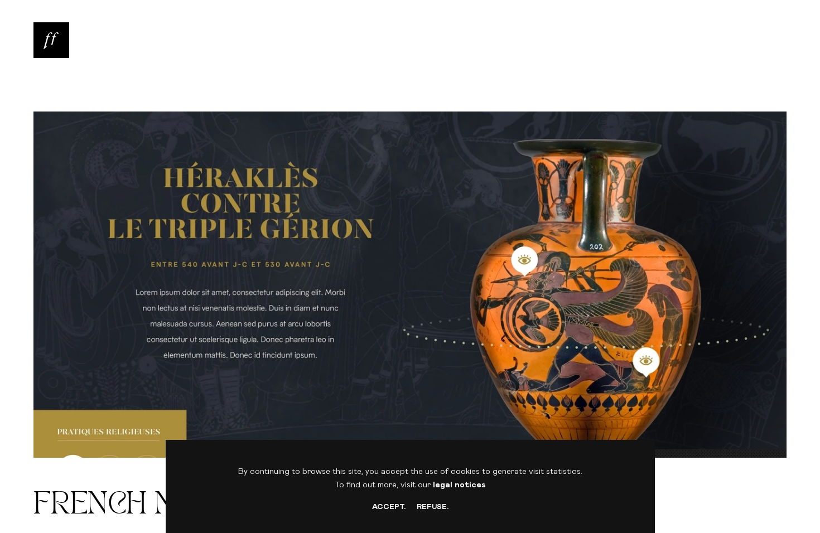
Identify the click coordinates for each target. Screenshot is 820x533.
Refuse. (432, 507)
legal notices (459, 485)
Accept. (389, 507)
